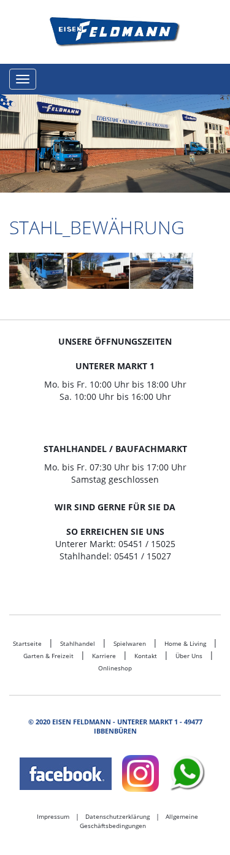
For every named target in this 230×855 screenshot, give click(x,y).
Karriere (104, 655)
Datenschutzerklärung (117, 816)
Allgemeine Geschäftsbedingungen (139, 821)
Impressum (53, 816)
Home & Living (185, 643)
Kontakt (145, 655)
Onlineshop (115, 668)
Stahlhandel (77, 643)
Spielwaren (129, 643)
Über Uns (188, 655)
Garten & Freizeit (48, 655)
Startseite (27, 643)
